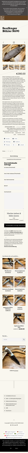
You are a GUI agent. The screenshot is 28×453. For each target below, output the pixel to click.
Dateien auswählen (14, 219)
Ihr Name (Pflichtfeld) (9, 167)
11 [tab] (10, 63)
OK (11, 448)
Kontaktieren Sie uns (11, 396)
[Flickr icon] (15, 425)
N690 (23, 132)
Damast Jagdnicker (20, 289)
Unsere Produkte (14, 131)
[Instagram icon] (10, 425)
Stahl (15, 134)
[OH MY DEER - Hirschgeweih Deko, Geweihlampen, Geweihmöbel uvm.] (2, 18)
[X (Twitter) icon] (14, 425)
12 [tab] (13, 63)
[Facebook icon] (12, 425)
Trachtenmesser (21, 134)
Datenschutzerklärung (10, 246)
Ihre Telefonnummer (9, 179)
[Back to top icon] (14, 420)
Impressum (8, 410)
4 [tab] (10, 61)
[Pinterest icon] (17, 425)
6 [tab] (15, 61)
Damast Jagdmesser (20, 270)
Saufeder (20, 307)
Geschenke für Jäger (9, 132)
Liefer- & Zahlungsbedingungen (13, 398)
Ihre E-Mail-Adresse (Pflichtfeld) (12, 173)
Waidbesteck (8, 270)
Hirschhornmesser (20, 128)
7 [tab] (17, 61)
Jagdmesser (18, 132)
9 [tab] (22, 61)
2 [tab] (6, 61)
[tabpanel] (13, 53)
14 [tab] (17, 63)
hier (16, 116)
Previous (2, 67)
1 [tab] (4, 61)
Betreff (6, 185)
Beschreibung (14, 156)
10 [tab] (24, 61)
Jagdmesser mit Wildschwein (14, 129)
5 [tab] (13, 61)
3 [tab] (8, 61)
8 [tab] (19, 61)
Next (25, 67)
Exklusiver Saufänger (7, 289)
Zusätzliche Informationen (14, 159)
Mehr (16, 448)
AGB (11, 231)
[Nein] (26, 445)
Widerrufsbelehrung (15, 232)
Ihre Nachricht (7, 192)
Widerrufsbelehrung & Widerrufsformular (11, 404)
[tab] (13, 156)
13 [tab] (15, 63)
